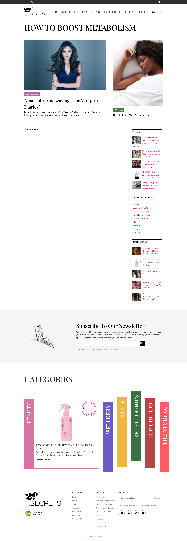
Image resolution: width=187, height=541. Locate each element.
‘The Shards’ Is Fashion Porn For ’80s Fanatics (151, 272)
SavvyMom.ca (137, 232)
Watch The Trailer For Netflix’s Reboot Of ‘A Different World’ (151, 296)
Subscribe (156, 498)
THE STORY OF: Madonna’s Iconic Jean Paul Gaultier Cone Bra (150, 175)
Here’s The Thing (126, 12)
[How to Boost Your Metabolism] (138, 73)
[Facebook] (122, 513)
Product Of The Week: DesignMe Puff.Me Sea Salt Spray (151, 262)
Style (72, 12)
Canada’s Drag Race (140, 218)
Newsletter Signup (29, 2)
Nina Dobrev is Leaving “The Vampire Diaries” (61, 103)
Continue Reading (43, 459)
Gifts (134, 222)
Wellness (95, 12)
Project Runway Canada (141, 215)
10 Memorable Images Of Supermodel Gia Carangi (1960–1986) (151, 154)
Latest (55, 12)
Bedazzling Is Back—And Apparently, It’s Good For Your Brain (152, 285)
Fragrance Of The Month (141, 208)
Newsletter (136, 225)
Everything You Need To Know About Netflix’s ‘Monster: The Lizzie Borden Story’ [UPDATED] (151, 251)
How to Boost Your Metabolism (131, 115)
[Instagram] (136, 513)
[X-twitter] (129, 513)
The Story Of (143, 12)
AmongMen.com (138, 229)
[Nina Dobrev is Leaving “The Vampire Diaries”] (65, 65)
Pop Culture (83, 12)
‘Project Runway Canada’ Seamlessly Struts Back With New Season (151, 185)
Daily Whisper (32, 94)
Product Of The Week (140, 211)
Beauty (63, 12)
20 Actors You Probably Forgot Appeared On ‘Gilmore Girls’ (151, 164)
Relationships (109, 12)
